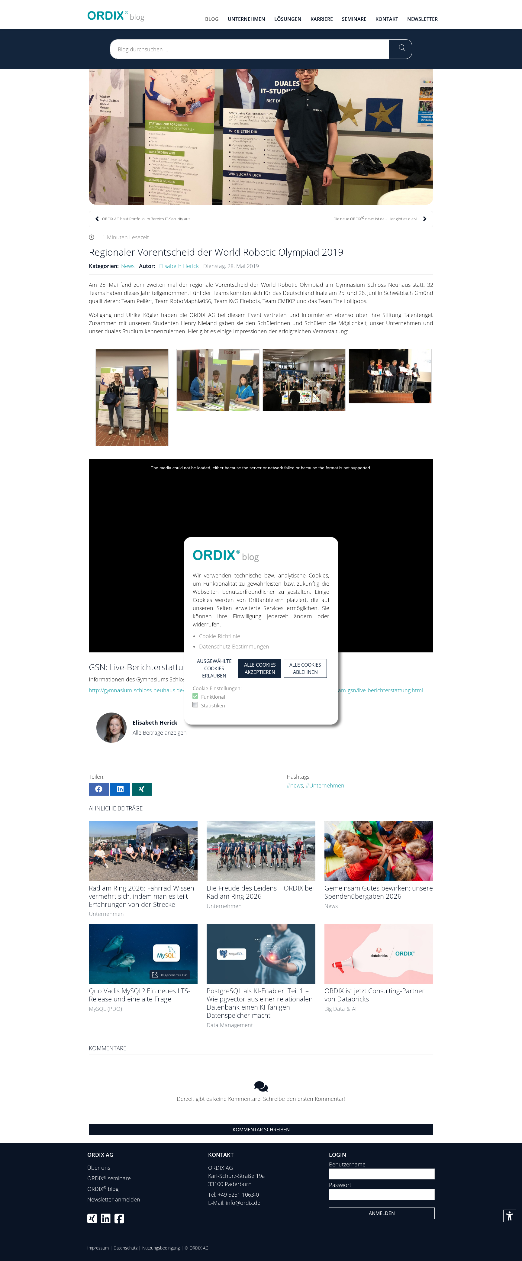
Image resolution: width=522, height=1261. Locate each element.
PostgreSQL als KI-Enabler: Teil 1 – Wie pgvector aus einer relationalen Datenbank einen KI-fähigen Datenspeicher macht (260, 1003)
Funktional (213, 697)
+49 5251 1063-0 (238, 1194)
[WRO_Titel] (261, 137)
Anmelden (382, 1213)
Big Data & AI (340, 1008)
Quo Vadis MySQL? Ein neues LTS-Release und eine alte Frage (139, 995)
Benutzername (347, 1164)
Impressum (98, 1248)
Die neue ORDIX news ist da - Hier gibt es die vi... (377, 218)
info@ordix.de (243, 1202)
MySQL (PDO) (105, 1008)
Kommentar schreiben (261, 1129)
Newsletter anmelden (113, 1199)
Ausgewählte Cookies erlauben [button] (214, 668)
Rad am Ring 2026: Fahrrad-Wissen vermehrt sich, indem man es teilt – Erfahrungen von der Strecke (141, 896)
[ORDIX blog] (116, 14)
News (127, 266)
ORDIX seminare (109, 1178)
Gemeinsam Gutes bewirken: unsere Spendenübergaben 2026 (378, 892)
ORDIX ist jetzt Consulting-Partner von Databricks (374, 995)
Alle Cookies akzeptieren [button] (260, 668)
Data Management (230, 1025)
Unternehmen (326, 785)
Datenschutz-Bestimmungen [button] (234, 646)
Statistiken (213, 705)
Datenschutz (125, 1248)
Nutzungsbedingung (161, 1248)
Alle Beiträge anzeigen (160, 732)
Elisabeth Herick (179, 266)
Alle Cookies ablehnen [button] (305, 668)
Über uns (98, 1167)
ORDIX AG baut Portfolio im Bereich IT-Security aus (146, 218)
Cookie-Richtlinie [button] (219, 636)
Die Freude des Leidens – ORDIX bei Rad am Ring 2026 (260, 892)
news (296, 785)
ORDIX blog (102, 1188)
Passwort (340, 1185)
